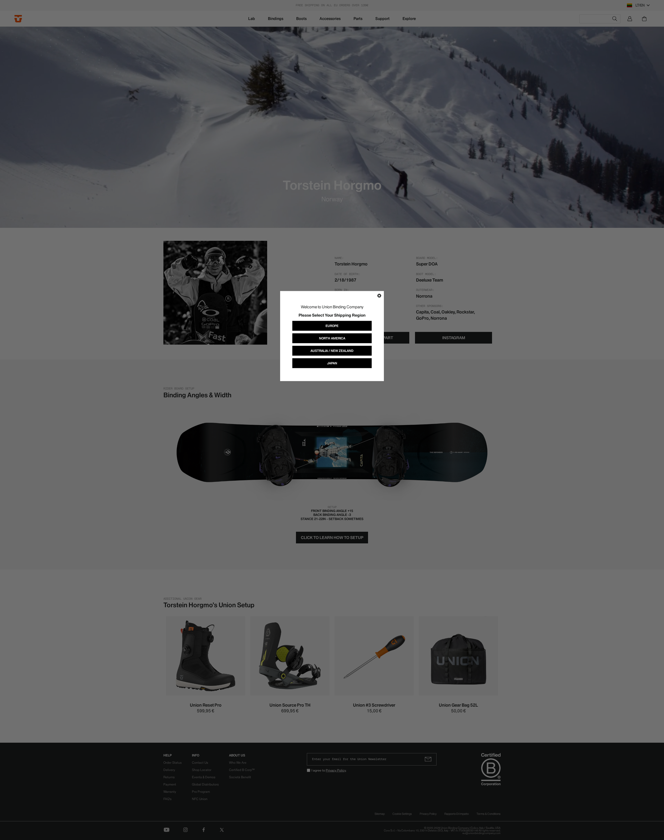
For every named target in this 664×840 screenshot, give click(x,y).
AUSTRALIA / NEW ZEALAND (332, 350)
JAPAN (332, 363)
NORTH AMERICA (332, 338)
